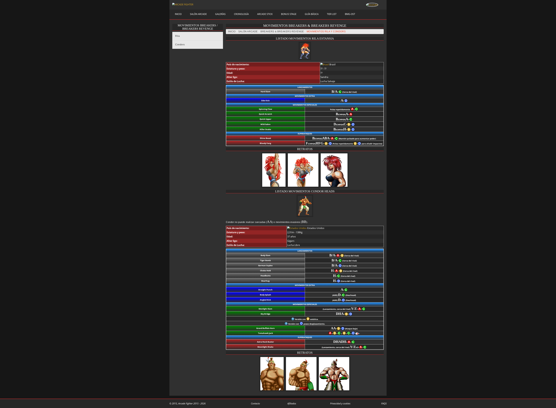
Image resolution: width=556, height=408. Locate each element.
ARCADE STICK (265, 14)
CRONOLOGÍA (241, 14)
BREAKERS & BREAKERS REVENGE (282, 31)
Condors (180, 44)
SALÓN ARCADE (198, 14)
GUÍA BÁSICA (311, 14)
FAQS (384, 403)
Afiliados (291, 403)
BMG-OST (349, 14)
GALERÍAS (220, 14)
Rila (177, 36)
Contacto (255, 403)
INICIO (178, 14)
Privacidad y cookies (340, 403)
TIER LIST (331, 14)
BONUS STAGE (288, 14)
